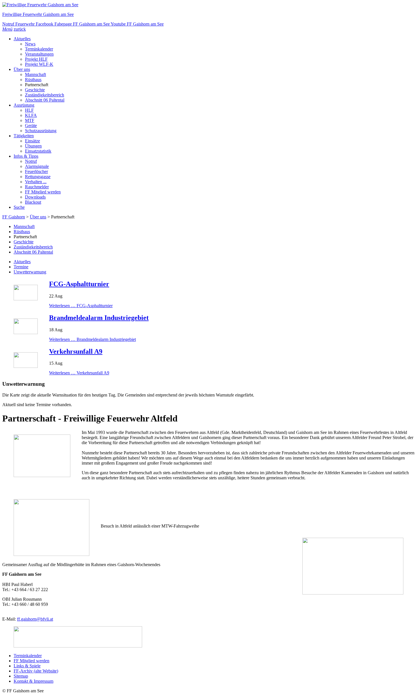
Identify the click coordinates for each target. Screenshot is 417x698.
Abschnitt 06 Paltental (44, 100)
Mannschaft (35, 74)
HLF (29, 110)
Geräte (31, 125)
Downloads (35, 197)
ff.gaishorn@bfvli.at (35, 619)
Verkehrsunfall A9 (75, 351)
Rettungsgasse (37, 176)
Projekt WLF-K (39, 64)
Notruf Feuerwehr (19, 24)
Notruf (31, 161)
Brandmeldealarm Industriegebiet (99, 317)
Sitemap (21, 676)
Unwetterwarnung (30, 271)
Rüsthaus (33, 79)
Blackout (33, 202)
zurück (20, 29)
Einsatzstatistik (38, 151)
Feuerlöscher (36, 171)
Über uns (22, 69)
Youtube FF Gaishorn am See (137, 24)
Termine (21, 266)
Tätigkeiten (24, 135)
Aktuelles (22, 38)
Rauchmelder (37, 186)
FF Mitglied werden (43, 191)
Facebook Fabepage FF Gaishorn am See (73, 24)
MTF (29, 120)
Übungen (33, 146)
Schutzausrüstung (40, 130)
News (30, 43)
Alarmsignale (37, 166)
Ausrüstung (24, 105)
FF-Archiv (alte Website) (36, 671)
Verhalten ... (36, 181)
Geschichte (35, 89)
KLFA (31, 115)
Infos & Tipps (26, 156)
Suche (19, 207)
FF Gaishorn (13, 216)
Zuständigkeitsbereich (44, 94)
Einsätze (32, 140)
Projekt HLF (36, 59)
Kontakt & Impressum (33, 681)
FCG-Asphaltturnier (79, 284)
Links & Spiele (27, 665)
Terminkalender (39, 49)
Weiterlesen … (81, 305)
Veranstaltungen (39, 54)
